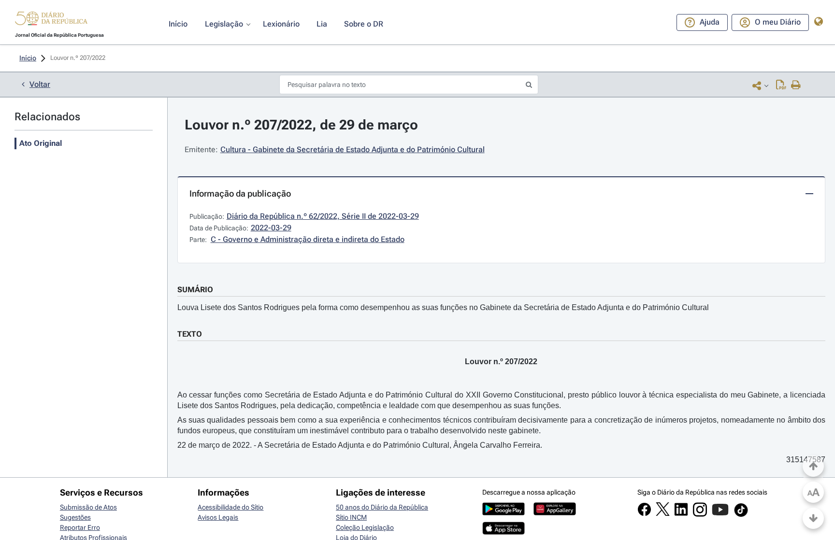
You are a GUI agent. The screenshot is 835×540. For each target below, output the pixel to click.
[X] (663, 513)
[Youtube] (720, 514)
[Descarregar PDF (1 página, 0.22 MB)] (781, 85)
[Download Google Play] (503, 513)
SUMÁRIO (195, 289)
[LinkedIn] (681, 514)
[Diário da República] (51, 20)
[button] (51, 20)
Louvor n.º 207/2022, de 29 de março (301, 125)
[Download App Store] (503, 532)
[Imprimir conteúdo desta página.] (796, 85)
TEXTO (189, 334)
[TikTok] (741, 515)
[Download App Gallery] (554, 513)
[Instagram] (699, 514)
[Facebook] (644, 514)
